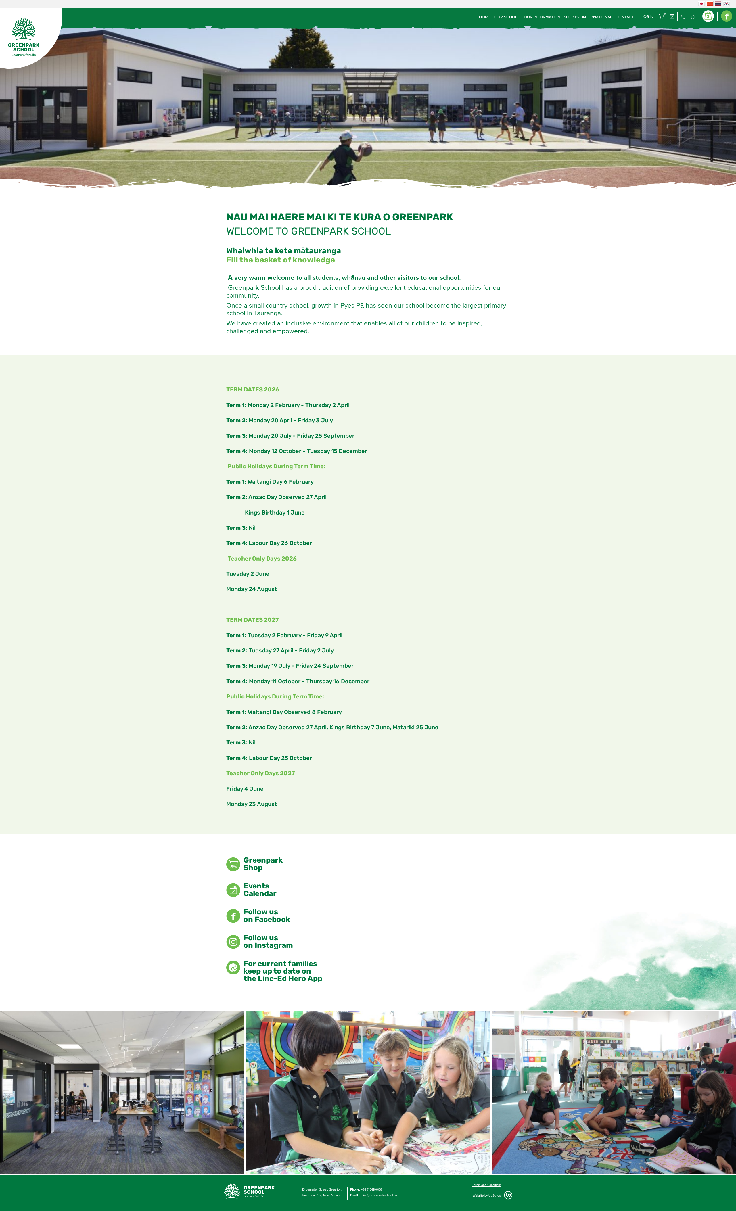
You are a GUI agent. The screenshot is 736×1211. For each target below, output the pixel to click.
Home (485, 17)
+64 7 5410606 (371, 1189)
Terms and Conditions (486, 1185)
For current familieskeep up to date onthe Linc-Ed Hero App (283, 972)
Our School (507, 17)
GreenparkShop (263, 864)
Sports (571, 17)
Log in (647, 16)
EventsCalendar (260, 890)
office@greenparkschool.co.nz (380, 1195)
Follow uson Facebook (267, 916)
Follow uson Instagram (268, 942)
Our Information (542, 17)
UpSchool (494, 1195)
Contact (625, 17)
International (597, 17)
